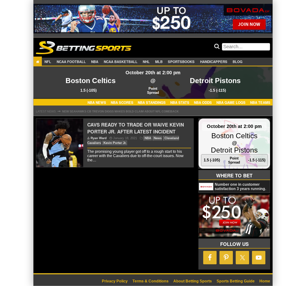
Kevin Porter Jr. (115, 143)
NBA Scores (122, 102)
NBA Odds (203, 102)
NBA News (96, 102)
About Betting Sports (192, 281)
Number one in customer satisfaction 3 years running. (240, 186)
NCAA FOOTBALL (71, 61)
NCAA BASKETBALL (120, 61)
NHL (146, 61)
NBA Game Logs (231, 102)
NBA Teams (260, 102)
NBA (94, 61)
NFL (47, 61)
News (158, 138)
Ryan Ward (99, 138)
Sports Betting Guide (236, 281)
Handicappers (213, 61)
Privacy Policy (115, 281)
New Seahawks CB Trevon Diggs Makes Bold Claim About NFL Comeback (120, 111)
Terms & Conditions (150, 281)
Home (264, 281)
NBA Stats (179, 102)
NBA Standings (152, 102)
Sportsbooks (181, 61)
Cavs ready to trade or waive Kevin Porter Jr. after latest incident (135, 128)
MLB (159, 61)
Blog (237, 61)
